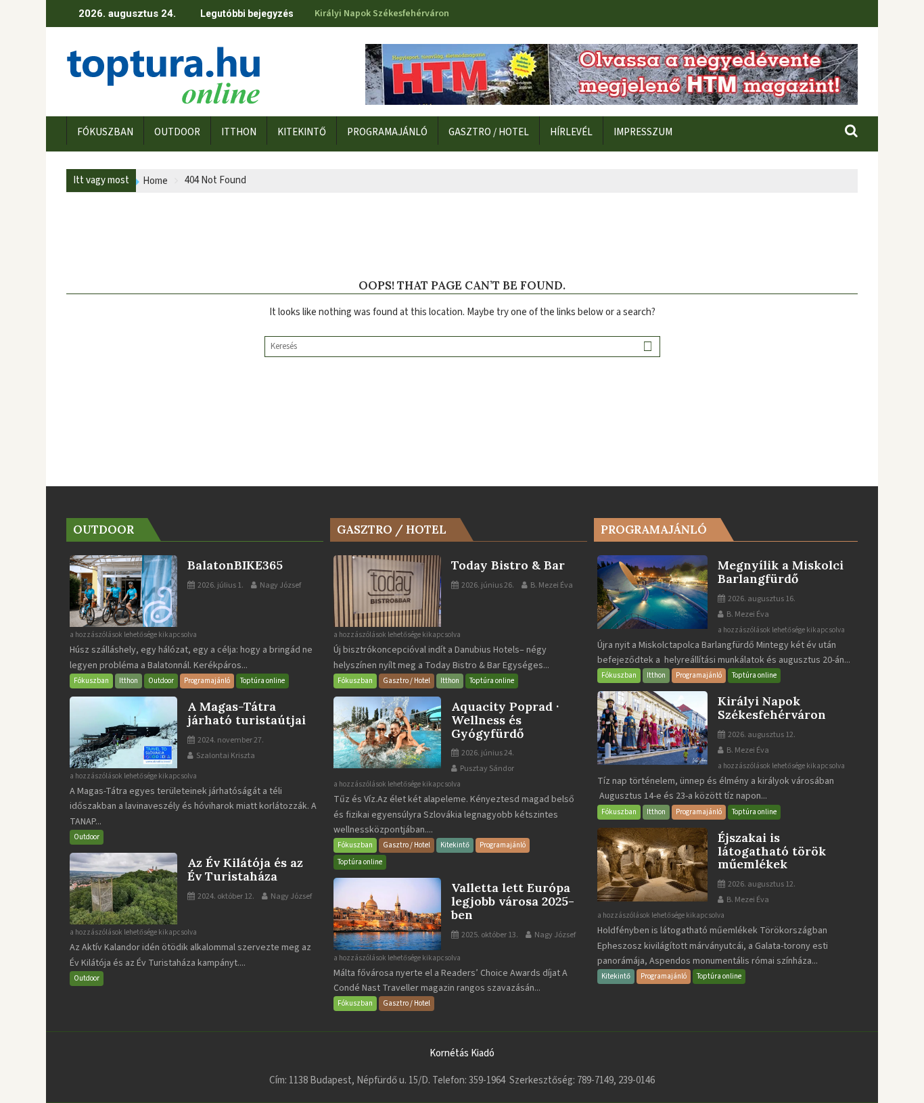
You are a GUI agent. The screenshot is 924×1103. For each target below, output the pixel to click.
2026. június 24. (487, 753)
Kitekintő (454, 845)
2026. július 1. (220, 585)
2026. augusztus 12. (760, 735)
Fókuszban (91, 681)
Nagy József (279, 585)
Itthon (128, 681)
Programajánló (207, 681)
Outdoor (161, 681)
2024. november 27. (230, 740)
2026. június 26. (487, 585)
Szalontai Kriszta (225, 755)
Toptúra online (262, 681)
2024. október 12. (225, 896)
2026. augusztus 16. (760, 599)
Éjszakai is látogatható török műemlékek (402, 13)
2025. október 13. (489, 935)
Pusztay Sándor (486, 768)
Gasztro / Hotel (406, 681)
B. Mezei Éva (551, 585)
